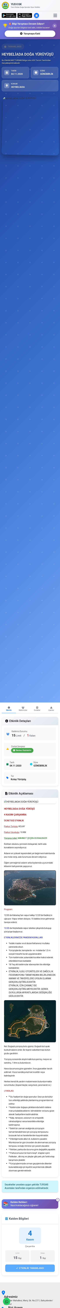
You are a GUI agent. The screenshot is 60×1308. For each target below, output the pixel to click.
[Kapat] (54, 26)
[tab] (9, 709)
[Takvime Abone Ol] (36, 15)
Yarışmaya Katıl (32, 33)
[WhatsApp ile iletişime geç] (6, 1301)
